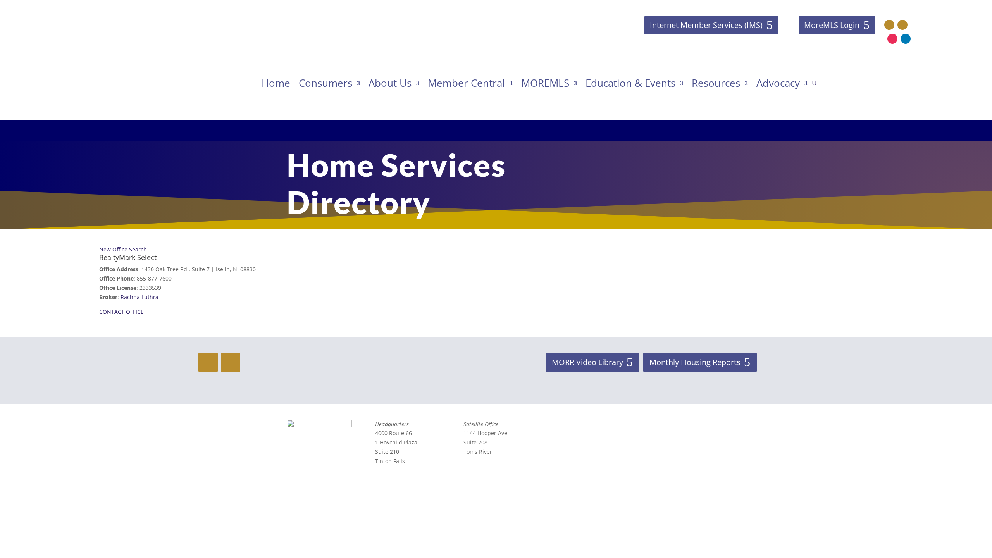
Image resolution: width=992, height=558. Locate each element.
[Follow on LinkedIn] (906, 39)
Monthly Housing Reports (695, 362)
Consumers (325, 83)
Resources (716, 83)
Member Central (466, 83)
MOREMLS (545, 83)
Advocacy (778, 83)
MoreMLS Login (831, 25)
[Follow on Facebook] (889, 25)
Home (276, 83)
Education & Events (630, 83)
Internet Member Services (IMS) (706, 25)
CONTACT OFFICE (121, 311)
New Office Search (123, 249)
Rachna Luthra (139, 297)
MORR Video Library (587, 362)
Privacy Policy (657, 454)
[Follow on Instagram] (892, 39)
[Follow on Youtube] (902, 25)
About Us (390, 83)
